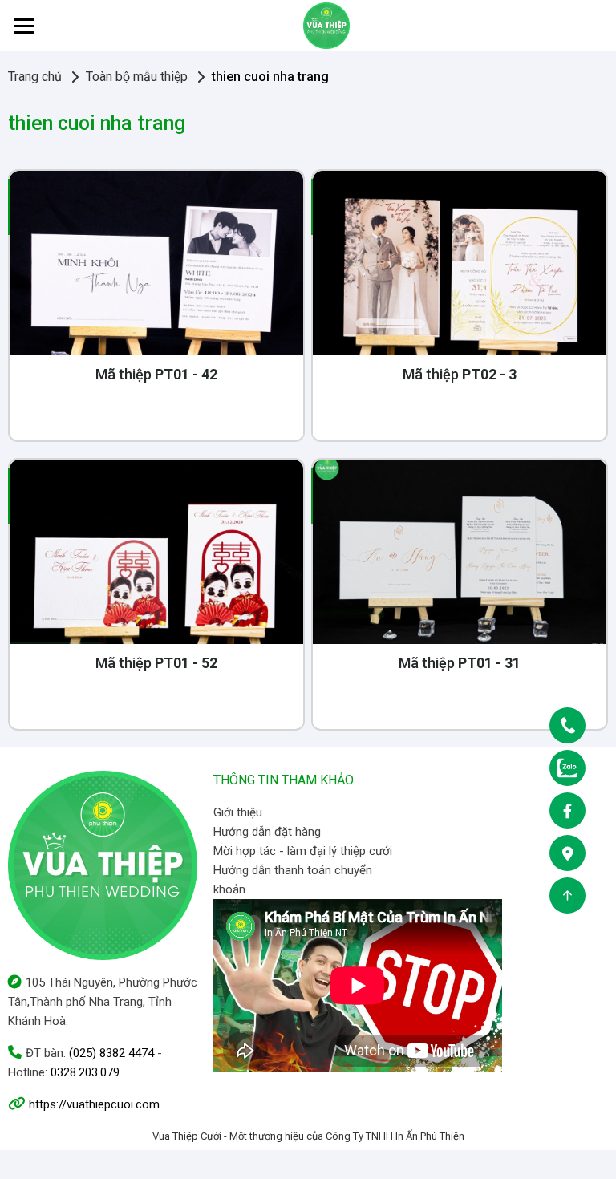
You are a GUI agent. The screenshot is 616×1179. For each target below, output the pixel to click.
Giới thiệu (237, 812)
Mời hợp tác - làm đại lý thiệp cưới (302, 851)
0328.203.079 (85, 1072)
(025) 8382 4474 (111, 1053)
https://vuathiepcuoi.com (94, 1104)
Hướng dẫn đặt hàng (267, 831)
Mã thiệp (156, 374)
